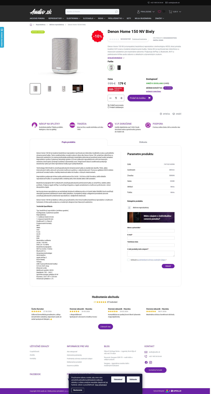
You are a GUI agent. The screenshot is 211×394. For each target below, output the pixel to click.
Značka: (158, 40)
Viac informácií (101, 385)
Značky (32, 355)
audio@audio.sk (154, 352)
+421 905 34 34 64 (155, 356)
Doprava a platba (73, 365)
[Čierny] (119, 67)
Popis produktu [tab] (68, 142)
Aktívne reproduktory (141, 208)
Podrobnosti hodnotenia (139, 39)
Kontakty (33, 358)
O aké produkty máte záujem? (138, 249)
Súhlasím (133, 379)
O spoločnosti (34, 351)
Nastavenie (77, 390)
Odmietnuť (118, 379)
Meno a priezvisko (134, 227)
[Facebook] (146, 362)
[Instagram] (150, 362)
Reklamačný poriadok (74, 362)
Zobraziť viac (105, 327)
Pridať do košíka (138, 98)
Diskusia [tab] (143, 142)
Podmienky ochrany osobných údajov (79, 358)
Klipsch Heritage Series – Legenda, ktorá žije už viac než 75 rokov (120, 352)
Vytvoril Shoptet (158, 391)
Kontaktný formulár (155, 370)
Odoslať (168, 266)
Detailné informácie (115, 58)
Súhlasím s (148, 260)
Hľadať (116, 12)
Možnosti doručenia (153, 91)
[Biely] (111, 67)
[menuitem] (38, 18)
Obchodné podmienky (74, 355)
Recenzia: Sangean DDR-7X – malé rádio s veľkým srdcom (118, 358)
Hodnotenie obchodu (105, 297)
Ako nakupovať (72, 351)
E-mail (130, 235)
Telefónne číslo (132, 242)
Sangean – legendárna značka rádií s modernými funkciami (116, 365)
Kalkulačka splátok (118, 89)
